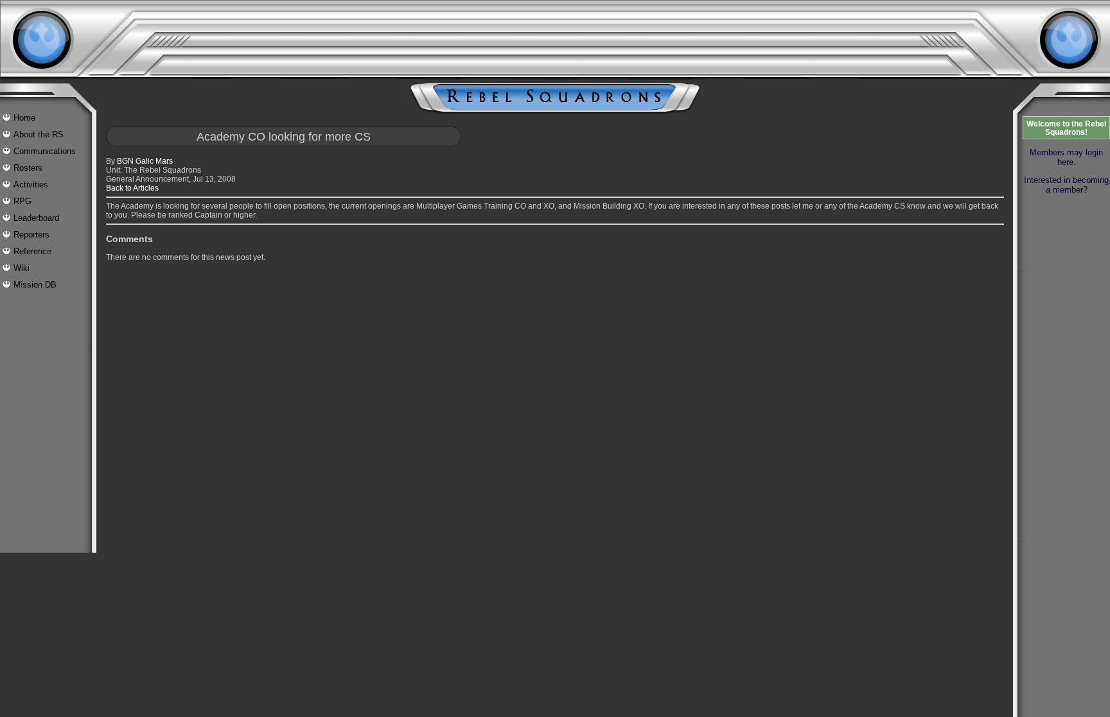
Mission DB (35, 284)
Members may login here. (1066, 157)
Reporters (31, 234)
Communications (44, 151)
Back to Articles (132, 188)
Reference (32, 251)
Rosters (27, 168)
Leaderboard (36, 218)
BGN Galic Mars (145, 161)
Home (24, 118)
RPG (22, 201)
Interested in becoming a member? (1066, 184)
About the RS (38, 134)
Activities (30, 184)
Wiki (21, 268)
